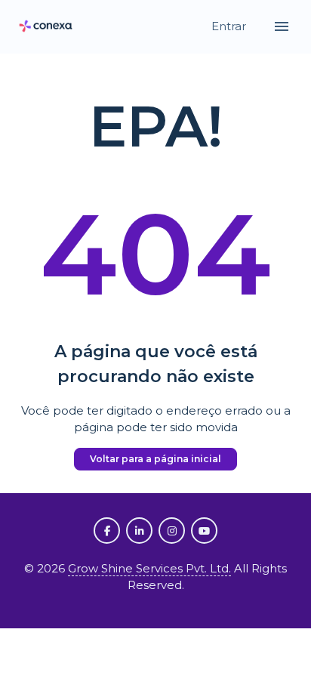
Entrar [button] (230, 26)
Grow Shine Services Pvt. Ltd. (149, 568)
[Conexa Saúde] (46, 27)
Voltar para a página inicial (155, 458)
